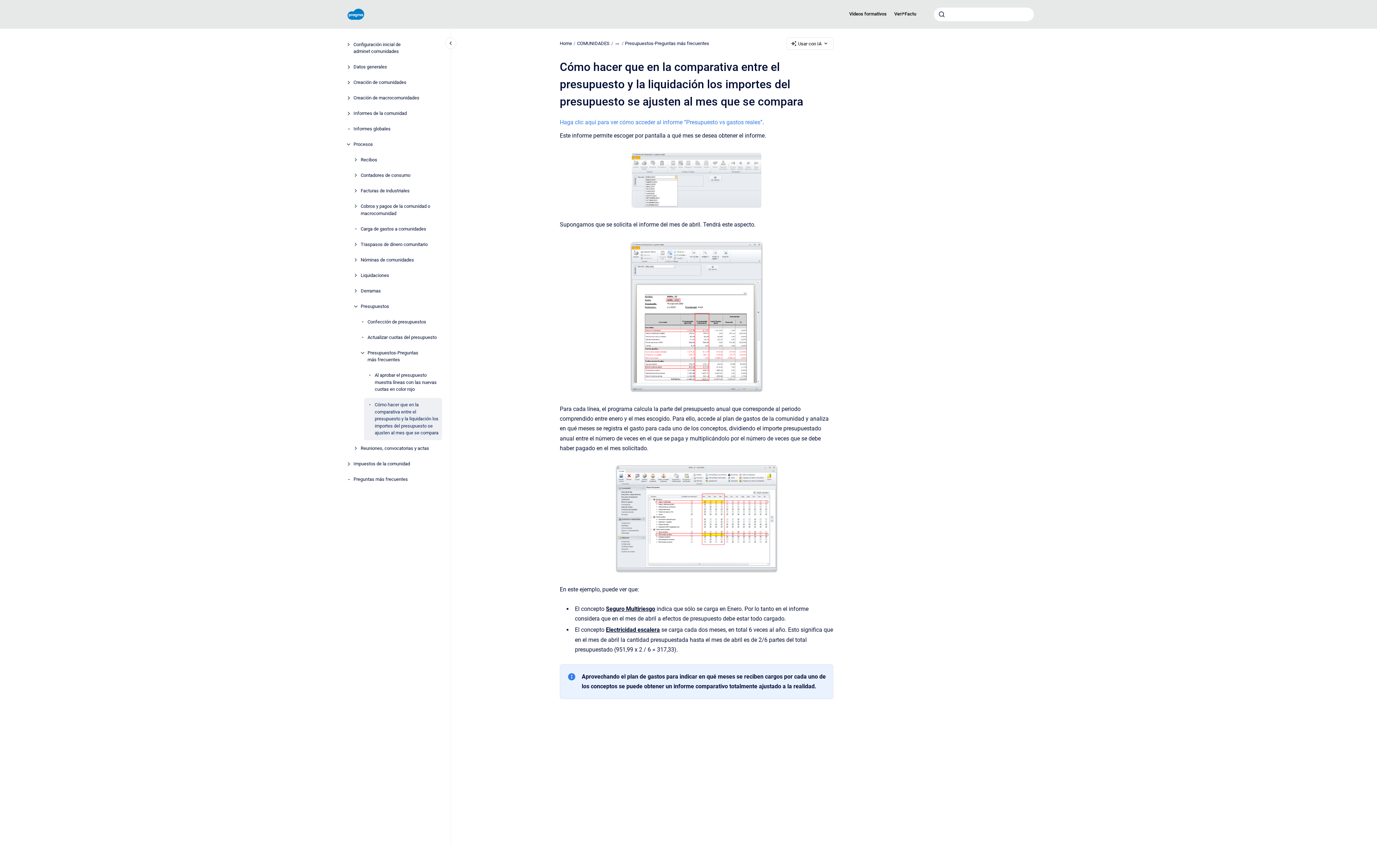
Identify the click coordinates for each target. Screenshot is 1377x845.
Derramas (371, 291)
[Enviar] (942, 14)
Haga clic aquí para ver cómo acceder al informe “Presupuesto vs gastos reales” (661, 122)
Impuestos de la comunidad (382, 463)
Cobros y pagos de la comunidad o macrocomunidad (395, 210)
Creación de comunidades (380, 82)
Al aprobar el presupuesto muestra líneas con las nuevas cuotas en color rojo (406, 382)
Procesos (363, 144)
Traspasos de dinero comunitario (394, 244)
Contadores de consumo (385, 175)
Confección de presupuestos (397, 322)
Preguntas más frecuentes (381, 479)
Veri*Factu (905, 14)
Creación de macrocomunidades (386, 97)
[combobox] (984, 14)
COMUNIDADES (593, 43)
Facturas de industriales (385, 190)
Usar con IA (810, 43)
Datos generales (370, 67)
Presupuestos (375, 306)
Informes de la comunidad (380, 113)
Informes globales (372, 128)
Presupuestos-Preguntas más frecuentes (393, 356)
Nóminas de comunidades (387, 260)
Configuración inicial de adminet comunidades (377, 48)
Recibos (369, 159)
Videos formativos (868, 14)
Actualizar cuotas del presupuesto (402, 337)
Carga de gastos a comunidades (393, 229)
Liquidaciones (375, 275)
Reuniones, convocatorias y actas (395, 448)
